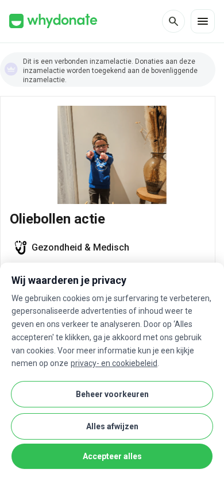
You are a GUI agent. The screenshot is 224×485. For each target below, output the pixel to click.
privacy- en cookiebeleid (114, 363)
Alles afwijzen (112, 426)
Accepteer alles (112, 456)
